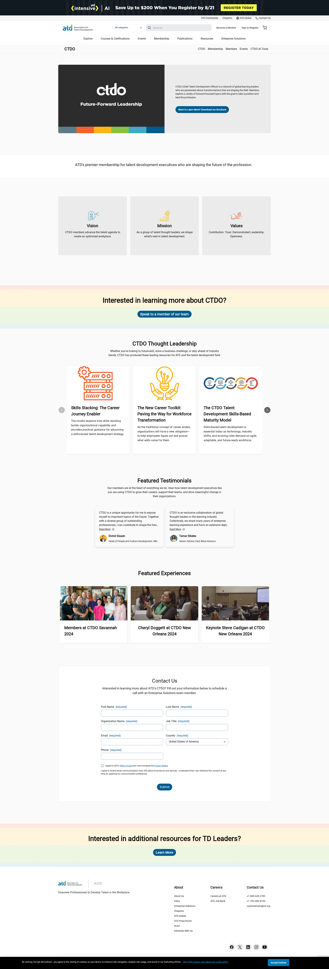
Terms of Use (126, 766)
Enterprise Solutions (184, 906)
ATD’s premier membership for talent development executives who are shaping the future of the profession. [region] (164, 165)
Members (231, 49)
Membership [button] (161, 38)
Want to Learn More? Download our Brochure (202, 109)
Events (244, 49)
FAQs (177, 901)
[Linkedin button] (248, 947)
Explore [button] (88, 38)
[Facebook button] (231, 947)
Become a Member (226, 27)
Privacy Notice (161, 766)
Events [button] (142, 38)
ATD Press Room (183, 921)
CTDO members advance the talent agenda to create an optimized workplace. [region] (92, 234)
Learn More (164, 852)
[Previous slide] (61, 410)
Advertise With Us (183, 930)
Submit (164, 787)
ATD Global (180, 916)
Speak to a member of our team (164, 314)
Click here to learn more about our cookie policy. (206, 962)
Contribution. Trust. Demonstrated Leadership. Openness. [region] (236, 234)
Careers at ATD (218, 896)
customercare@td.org (258, 906)
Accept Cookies (278, 962)
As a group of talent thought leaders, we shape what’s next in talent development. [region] (165, 234)
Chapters (179, 911)
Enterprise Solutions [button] (233, 38)
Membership (215, 49)
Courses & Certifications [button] (115, 38)
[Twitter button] (239, 947)
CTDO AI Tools (259, 49)
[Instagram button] (256, 947)
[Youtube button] (264, 947)
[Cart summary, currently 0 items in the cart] (266, 27)
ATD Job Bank (217, 901)
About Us (179, 896)
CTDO (201, 49)
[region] (164, 963)
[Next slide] (267, 410)
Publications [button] (184, 38)
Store (177, 925)
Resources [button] (207, 38)
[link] (209, 18)
